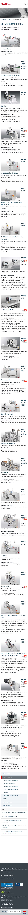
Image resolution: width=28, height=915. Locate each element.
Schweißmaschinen (7, 777)
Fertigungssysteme (7, 805)
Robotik (4, 798)
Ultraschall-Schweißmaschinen (11, 786)
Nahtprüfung (6, 792)
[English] (24, 913)
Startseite (4, 19)
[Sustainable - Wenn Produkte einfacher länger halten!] (7, 892)
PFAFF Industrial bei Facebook (8, 870)
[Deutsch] (24, 911)
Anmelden (4, 911)
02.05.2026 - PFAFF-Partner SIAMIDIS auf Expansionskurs (11, 821)
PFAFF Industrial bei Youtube (7, 873)
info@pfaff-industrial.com (8, 904)
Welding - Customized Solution (11, 789)
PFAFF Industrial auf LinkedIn (7, 875)
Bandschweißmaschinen (9, 783)
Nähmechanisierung (7, 802)
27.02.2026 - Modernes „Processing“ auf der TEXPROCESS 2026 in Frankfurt (12, 832)
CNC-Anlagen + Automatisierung (10, 795)
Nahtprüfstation (6, 49)
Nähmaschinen (6, 773)
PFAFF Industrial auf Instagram (8, 877)
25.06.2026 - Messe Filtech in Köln (10, 816)
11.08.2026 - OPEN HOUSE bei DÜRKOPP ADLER (14, 812)
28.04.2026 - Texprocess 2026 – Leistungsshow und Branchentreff (14, 826)
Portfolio (9, 19)
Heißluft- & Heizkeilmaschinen (11, 780)
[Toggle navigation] (25, 4)
